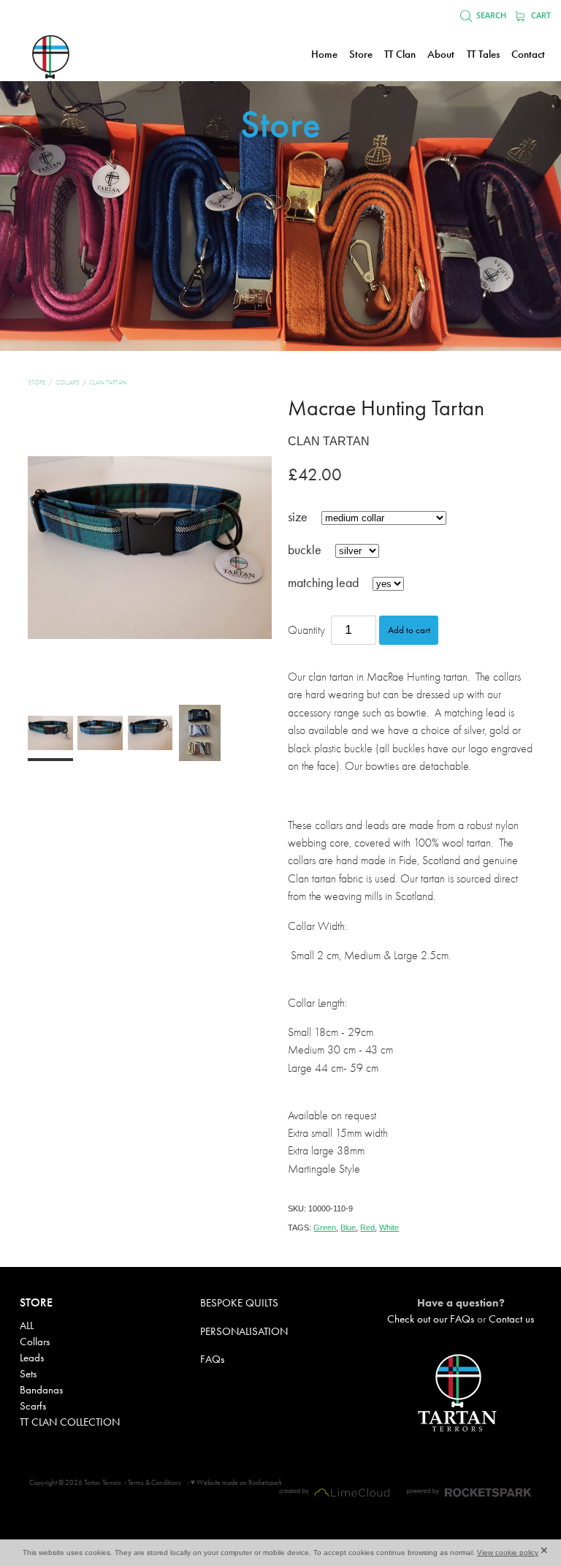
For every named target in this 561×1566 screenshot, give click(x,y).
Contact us (511, 1318)
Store (36, 382)
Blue (348, 1227)
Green (324, 1227)
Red (367, 1227)
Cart (540, 15)
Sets (28, 1373)
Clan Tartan (108, 382)
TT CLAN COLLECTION (70, 1422)
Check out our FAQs (430, 1318)
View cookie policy (507, 1552)
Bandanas (41, 1389)
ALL (27, 1325)
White (389, 1227)
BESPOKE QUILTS (239, 1302)
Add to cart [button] (409, 629)
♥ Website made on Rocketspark (236, 1482)
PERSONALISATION (244, 1331)
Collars (68, 382)
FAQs (212, 1359)
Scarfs (33, 1405)
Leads (32, 1357)
